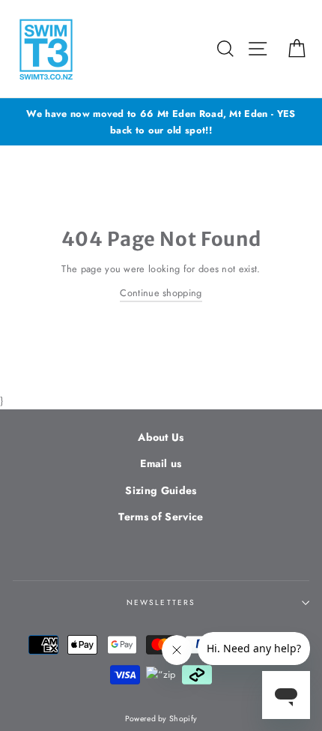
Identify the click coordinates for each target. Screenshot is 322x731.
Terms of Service (160, 516)
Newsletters (161, 602)
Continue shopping (160, 293)
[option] (161, 122)
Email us (161, 463)
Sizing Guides (160, 490)
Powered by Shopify (161, 718)
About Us (161, 437)
